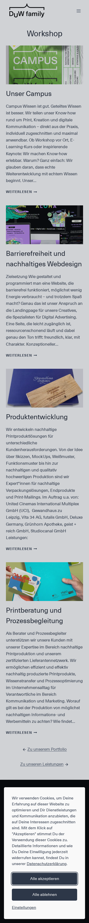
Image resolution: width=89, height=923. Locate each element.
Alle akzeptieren (44, 878)
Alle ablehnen (44, 894)
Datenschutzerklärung (47, 863)
